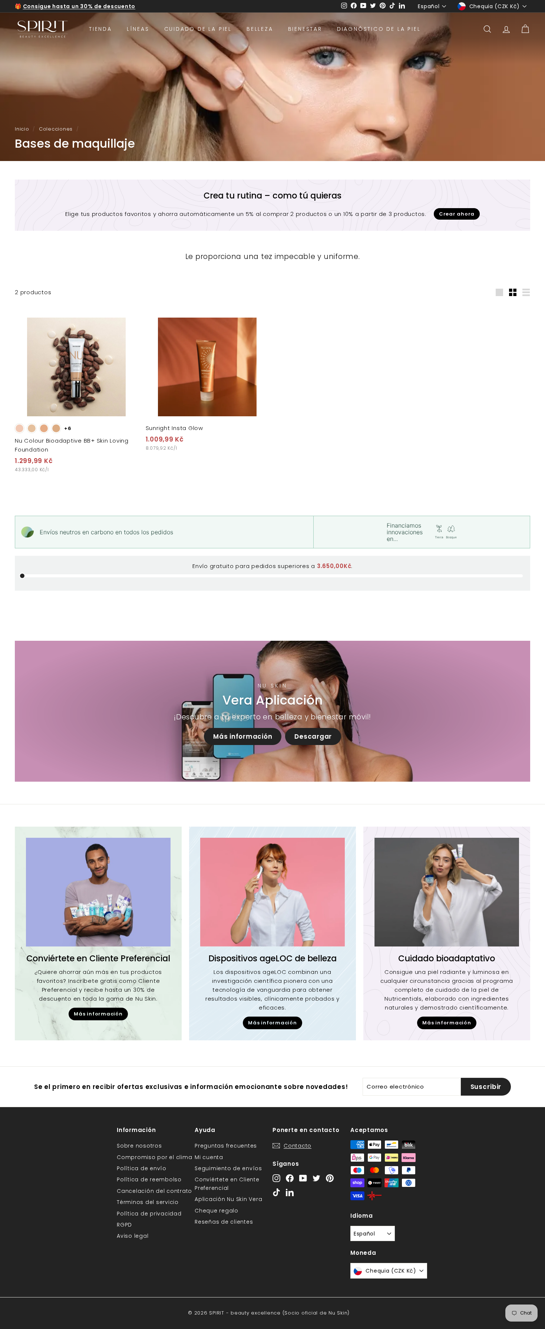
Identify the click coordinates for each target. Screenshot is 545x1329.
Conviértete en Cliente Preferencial (227, 1183)
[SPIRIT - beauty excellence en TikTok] (276, 1192)
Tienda (100, 29)
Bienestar (305, 29)
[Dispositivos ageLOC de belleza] (272, 892)
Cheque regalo (216, 1210)
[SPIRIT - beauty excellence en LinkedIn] (290, 1192)
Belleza (260, 29)
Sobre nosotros (139, 1145)
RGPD (124, 1224)
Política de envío (141, 1168)
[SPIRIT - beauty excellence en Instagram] (276, 1178)
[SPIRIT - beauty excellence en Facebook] (290, 1178)
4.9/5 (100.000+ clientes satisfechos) (79, 6)
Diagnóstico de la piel (379, 29)
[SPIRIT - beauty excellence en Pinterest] (330, 1178)
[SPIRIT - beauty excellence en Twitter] (316, 1178)
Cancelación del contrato (154, 1191)
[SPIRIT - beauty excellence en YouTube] (303, 1178)
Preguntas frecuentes (226, 1145)
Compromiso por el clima (154, 1157)
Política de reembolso (149, 1179)
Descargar (313, 736)
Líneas (138, 29)
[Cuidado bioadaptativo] (446, 892)
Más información (242, 736)
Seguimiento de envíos (228, 1168)
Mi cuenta (209, 1157)
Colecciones (56, 129)
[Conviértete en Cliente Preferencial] (98, 892)
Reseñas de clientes (224, 1221)
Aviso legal (132, 1236)
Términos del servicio (148, 1202)
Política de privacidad (149, 1213)
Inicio (22, 129)
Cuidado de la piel (198, 29)
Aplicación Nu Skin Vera (228, 1199)
